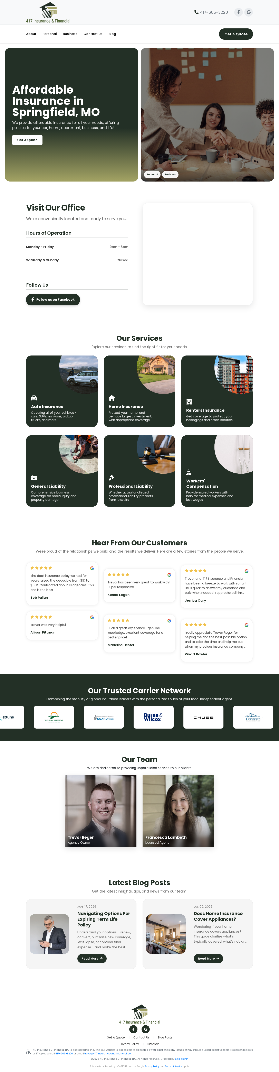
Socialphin (182, 1059)
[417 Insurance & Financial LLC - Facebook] (238, 12)
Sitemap (153, 1044)
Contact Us (93, 33)
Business (70, 33)
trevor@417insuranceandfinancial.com (108, 1053)
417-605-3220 (214, 12)
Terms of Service (173, 1066)
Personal (49, 33)
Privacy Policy (129, 1044)
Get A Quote (236, 34)
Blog (112, 33)
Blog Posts (165, 1037)
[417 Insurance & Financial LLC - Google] (248, 12)
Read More (89, 959)
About (31, 33)
